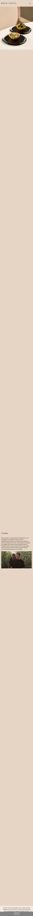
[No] (30, 911)
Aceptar (17, 913)
